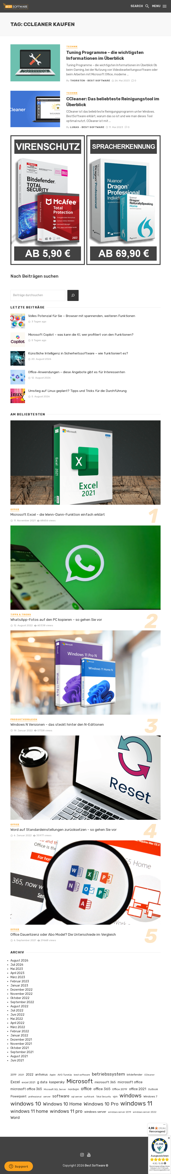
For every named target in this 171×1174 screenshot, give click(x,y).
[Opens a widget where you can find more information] (18, 1167)
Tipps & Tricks (20, 614)
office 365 (101, 1089)
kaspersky (57, 1082)
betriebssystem (108, 1074)
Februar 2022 (19, 1031)
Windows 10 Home (62, 1104)
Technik (72, 46)
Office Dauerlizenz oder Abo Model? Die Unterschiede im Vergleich (63, 934)
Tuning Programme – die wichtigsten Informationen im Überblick (105, 55)
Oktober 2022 (19, 998)
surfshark (89, 1096)
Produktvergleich (23, 719)
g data (42, 1082)
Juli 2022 (16, 1010)
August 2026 (19, 960)
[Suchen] (73, 295)
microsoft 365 (105, 1082)
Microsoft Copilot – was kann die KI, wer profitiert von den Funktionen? (80, 335)
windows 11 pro (66, 1111)
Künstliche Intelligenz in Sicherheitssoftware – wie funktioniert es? (78, 353)
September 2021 (21, 1052)
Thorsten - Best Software (90, 80)
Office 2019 (119, 1089)
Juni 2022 (17, 1014)
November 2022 (21, 994)
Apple (53, 1074)
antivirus (41, 1074)
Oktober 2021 (19, 1048)
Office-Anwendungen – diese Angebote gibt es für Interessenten (76, 372)
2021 (21, 1074)
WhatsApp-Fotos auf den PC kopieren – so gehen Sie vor (56, 619)
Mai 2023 (16, 969)
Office (14, 509)
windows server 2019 (119, 1112)
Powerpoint (18, 1096)
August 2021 (19, 1056)
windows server (95, 1112)
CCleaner (149, 1074)
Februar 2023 (19, 981)
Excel (15, 1082)
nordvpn (73, 1089)
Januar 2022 (19, 1035)
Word (15, 1117)
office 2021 (137, 1089)
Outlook (153, 1089)
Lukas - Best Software (87, 127)
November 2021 (21, 1044)
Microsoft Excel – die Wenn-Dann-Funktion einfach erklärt (57, 514)
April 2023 (17, 973)
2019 (13, 1074)
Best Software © (96, 1165)
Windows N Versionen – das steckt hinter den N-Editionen (57, 724)
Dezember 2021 (21, 1039)
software (60, 1096)
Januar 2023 (19, 985)
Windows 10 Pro (101, 1104)
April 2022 (17, 1023)
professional (34, 1096)
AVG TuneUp (65, 1074)
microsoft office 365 (26, 1089)
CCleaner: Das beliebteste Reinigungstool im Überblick (112, 101)
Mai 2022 (16, 1019)
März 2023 (17, 977)
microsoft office (130, 1082)
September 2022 (22, 1002)
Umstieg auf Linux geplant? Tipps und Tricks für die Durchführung (77, 391)
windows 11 (136, 1103)
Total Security (103, 1096)
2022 (29, 1074)
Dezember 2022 (21, 989)
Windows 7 (150, 1096)
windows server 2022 (144, 1112)
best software (82, 1074)
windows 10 (25, 1103)
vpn (115, 1096)
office (86, 1088)
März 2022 (17, 1027)
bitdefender (134, 1074)
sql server (76, 1096)
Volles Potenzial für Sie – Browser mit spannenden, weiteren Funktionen (81, 316)
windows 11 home (29, 1111)
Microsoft (80, 1081)
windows (130, 1095)
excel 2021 (28, 1082)
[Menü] (164, 1125)
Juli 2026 (16, 965)
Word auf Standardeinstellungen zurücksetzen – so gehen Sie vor (63, 829)
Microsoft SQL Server (55, 1089)
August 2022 (19, 1006)
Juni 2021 (17, 1060)
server (46, 1096)
